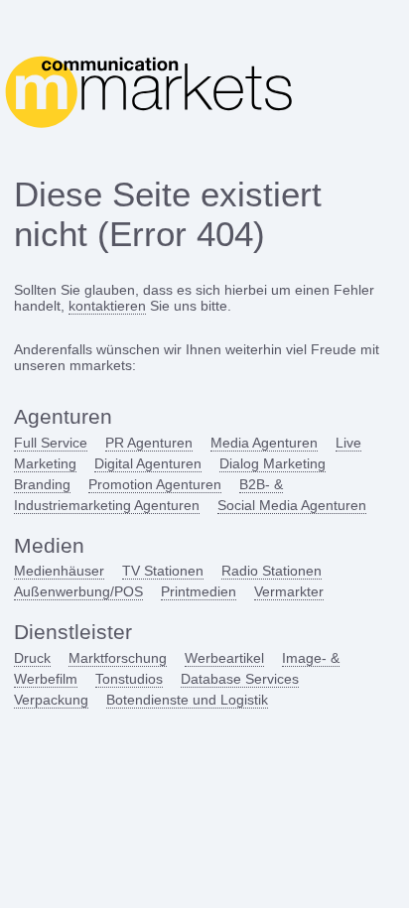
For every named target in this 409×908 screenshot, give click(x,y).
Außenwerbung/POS (78, 591)
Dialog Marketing (272, 463)
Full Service (50, 443)
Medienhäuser (59, 571)
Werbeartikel (224, 658)
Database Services (240, 679)
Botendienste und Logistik (187, 700)
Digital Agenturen (148, 463)
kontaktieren (107, 306)
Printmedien (198, 591)
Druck (32, 658)
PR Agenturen (149, 443)
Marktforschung (117, 658)
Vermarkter (289, 591)
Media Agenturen (264, 443)
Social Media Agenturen (291, 505)
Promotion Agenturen (154, 484)
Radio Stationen (271, 571)
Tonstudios (129, 679)
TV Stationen (163, 571)
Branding (42, 484)
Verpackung (51, 700)
